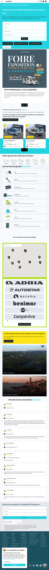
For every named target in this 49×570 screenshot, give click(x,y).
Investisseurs (5, 543)
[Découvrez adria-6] (24, 283)
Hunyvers (4, 533)
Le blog (42, 533)
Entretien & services (33, 533)
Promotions (14, 539)
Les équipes (4, 539)
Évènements (43, 537)
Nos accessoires (32, 537)
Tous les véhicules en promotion (10, 119)
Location (13, 541)
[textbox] (7, 23)
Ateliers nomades (32, 543)
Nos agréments (32, 535)
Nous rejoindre (5, 541)
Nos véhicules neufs (8, 43)
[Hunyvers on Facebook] (39, 1)
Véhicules (13, 533)
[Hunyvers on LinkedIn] (46, 1)
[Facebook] (30, 565)
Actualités (43, 535)
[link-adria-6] (24, 283)
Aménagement (14, 545)
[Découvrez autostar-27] (24, 290)
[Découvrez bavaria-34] (24, 296)
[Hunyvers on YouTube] (43, 1)
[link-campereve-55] (24, 317)
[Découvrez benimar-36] (24, 303)
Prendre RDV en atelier (34, 541)
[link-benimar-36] (24, 303)
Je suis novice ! (7, 47)
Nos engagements (6, 537)
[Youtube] (37, 565)
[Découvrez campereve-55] (24, 317)
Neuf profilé (23, 547)
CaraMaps (43, 543)
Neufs (13, 535)
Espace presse (44, 545)
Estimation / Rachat (15, 543)
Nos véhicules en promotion (21, 43)
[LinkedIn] (40, 565)
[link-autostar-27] (24, 290)
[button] (21, 43)
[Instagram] (34, 565)
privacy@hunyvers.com (9, 529)
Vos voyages (43, 541)
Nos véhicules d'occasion (35, 43)
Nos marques (5, 545)
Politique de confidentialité (9, 559)
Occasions (14, 537)
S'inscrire (24, 517)
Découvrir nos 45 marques (24, 324)
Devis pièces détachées (34, 539)
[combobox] (24, 24)
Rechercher (24, 38)
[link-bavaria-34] (24, 296)
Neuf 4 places (24, 545)
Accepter (14, 565)
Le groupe (4, 535)
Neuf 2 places (24, 543)
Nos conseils (43, 539)
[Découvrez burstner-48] (24, 310)
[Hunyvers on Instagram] (41, 1)
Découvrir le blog (8, 341)
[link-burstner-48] (24, 310)
